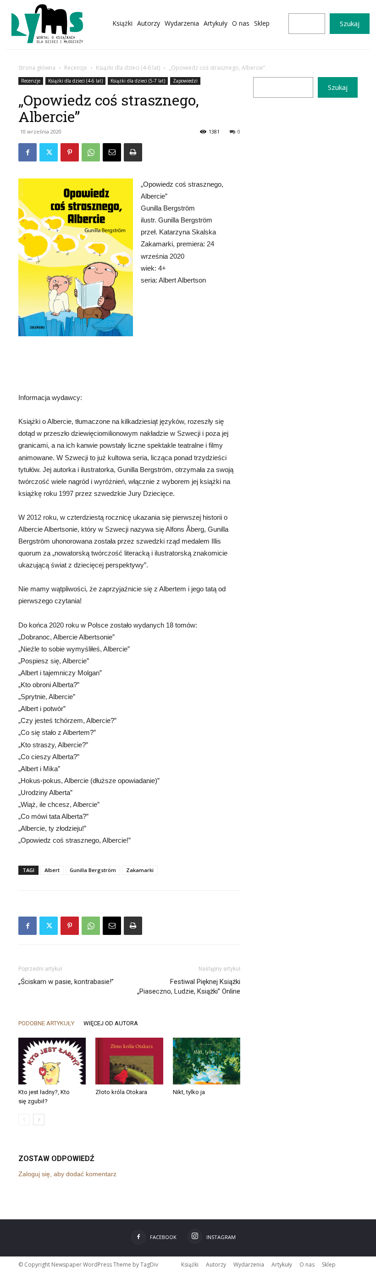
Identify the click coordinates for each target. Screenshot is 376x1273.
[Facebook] (27, 152)
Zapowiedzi (185, 81)
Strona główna (36, 68)
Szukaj (349, 23)
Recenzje (75, 68)
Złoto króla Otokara (121, 1092)
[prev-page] (24, 1119)
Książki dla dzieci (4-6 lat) (128, 68)
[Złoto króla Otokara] (129, 1061)
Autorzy (216, 1264)
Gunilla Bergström (93, 870)
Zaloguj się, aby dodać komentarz (67, 1174)
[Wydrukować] (133, 152)
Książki (190, 1264)
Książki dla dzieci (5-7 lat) (138, 81)
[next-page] (38, 1119)
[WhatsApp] (91, 152)
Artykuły (281, 1264)
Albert (52, 870)
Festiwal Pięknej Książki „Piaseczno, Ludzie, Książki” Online (188, 986)
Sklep (329, 1264)
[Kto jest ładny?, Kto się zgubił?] (52, 1061)
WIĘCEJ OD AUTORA (110, 1023)
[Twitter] (48, 152)
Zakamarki (140, 870)
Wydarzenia (248, 1264)
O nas (307, 1264)
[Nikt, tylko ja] (206, 1061)
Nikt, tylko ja (189, 1092)
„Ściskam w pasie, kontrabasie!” (66, 982)
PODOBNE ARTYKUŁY (46, 1023)
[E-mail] (112, 152)
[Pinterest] (70, 152)
